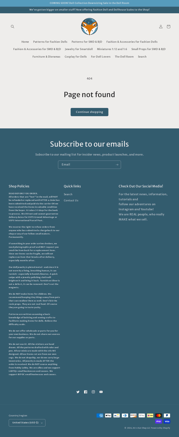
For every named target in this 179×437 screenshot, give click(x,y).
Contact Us (71, 200)
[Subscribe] (117, 165)
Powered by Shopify (160, 428)
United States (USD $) (25, 422)
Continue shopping (89, 112)
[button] (12, 26)
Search (68, 194)
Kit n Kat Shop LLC (142, 428)
